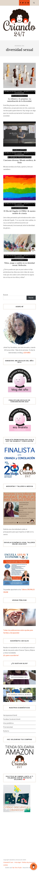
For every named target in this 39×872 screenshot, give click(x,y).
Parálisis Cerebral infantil (11, 719)
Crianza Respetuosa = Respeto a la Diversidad (19, 92)
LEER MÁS (26, 353)
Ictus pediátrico (8, 723)
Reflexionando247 (19, 96)
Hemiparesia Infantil (10, 715)
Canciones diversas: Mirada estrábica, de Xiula (19, 161)
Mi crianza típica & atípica (19, 157)
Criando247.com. (8, 862)
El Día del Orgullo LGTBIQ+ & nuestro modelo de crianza (19, 212)
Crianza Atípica (19, 150)
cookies (5, 865)
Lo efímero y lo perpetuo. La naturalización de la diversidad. (19, 100)
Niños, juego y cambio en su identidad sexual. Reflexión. (19, 264)
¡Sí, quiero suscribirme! (11, 655)
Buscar (5, 295)
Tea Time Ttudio (17, 867)
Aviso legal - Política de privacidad (24, 862)
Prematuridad (8, 727)
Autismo (6, 731)
